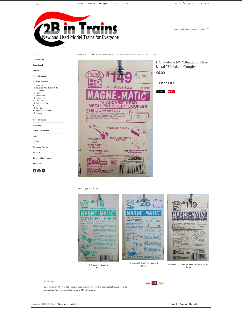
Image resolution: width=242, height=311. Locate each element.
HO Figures (37, 93)
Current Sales (48, 59)
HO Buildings (38, 85)
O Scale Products (48, 120)
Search (80, 3)
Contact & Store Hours (42, 158)
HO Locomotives (39, 100)
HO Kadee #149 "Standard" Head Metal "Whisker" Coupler (133, 54)
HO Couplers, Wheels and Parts (45, 88)
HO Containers (38, 90)
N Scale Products (48, 76)
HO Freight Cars (39, 95)
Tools (48, 136)
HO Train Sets (38, 108)
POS (58, 304)
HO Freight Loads (39, 98)
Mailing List (103, 3)
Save (172, 92)
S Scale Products (39, 125)
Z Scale (48, 70)
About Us (91, 3)
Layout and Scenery (48, 130)
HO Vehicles (37, 113)
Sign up (125, 3)
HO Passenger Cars (40, 103)
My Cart (191, 3)
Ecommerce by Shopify (72, 304)
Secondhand (48, 65)
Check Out (205, 3)
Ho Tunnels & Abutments (42, 110)
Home (35, 54)
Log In (115, 3)
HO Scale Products (48, 81)
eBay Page (37, 163)
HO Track (36, 105)
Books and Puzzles (40, 147)
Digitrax (48, 141)
